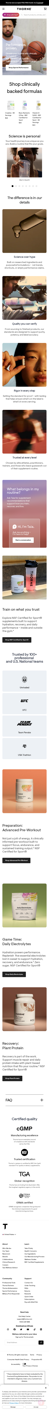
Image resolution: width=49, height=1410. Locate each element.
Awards (5, 1257)
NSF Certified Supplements (34, 1262)
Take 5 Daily (28, 1248)
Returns (27, 1291)
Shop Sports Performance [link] (18, 68)
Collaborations (7, 1259)
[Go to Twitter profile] (21, 1329)
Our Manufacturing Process (34, 1257)
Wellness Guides (30, 1259)
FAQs (26, 1288)
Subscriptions (29, 1299)
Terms (32, 1355)
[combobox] (9, 1234)
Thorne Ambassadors (10, 1288)
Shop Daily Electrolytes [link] (14, 974)
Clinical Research (8, 1262)
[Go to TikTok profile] (34, 1329)
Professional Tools (8, 1283)
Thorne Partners (8, 1285)
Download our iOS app (24, 1326)
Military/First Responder (11, 1294)
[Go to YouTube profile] (28, 1329)
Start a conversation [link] (23, 540)
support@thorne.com (24, 1319)
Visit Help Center (24, 1316)
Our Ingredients (30, 1254)
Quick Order (28, 1297)
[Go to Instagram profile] (8, 1329)
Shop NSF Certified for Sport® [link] (16, 640)
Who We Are (6, 1248)
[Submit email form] (41, 1343)
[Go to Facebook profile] (15, 1329)
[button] (7, 113)
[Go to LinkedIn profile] (41, 1329)
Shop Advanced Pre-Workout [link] (16, 860)
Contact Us (28, 1283)
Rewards (27, 1294)
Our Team (5, 1251)
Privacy (39, 1355)
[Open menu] (3, 9)
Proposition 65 (37, 1360)
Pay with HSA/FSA (31, 1302)
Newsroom (6, 1254)
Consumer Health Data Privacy (18, 1360)
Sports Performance (9, 1291)
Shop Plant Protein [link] (12, 1078)
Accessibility (15, 1364)
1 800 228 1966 (24, 1322)
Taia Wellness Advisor (10, 1268)
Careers (5, 1265)
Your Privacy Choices (30, 1366)
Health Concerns (30, 1251)
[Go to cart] (45, 9)
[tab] (12, 186)
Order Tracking (29, 1285)
